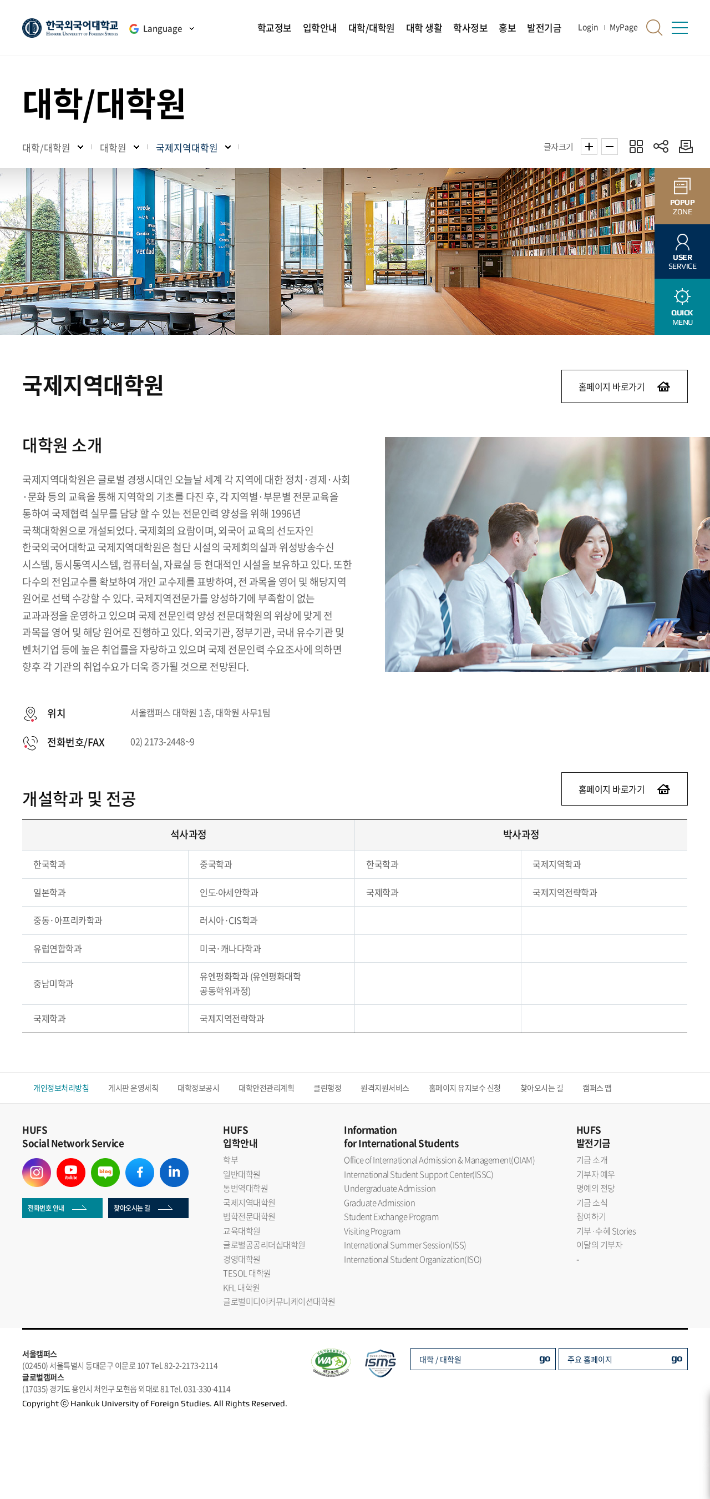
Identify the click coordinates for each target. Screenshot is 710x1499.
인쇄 (683, 146)
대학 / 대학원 (440, 1359)
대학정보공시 (198, 1087)
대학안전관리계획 (266, 1087)
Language (162, 28)
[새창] (36, 1164)
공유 (660, 146)
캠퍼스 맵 (597, 1087)
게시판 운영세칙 (133, 1087)
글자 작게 (609, 146)
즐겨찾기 (635, 146)
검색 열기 (654, 28)
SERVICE (682, 262)
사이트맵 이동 (679, 28)
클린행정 (327, 1087)
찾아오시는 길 (542, 1087)
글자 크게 (589, 146)
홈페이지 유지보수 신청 (465, 1087)
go (545, 1358)
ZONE (682, 207)
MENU (682, 317)
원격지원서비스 (385, 1087)
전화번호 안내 (46, 1208)
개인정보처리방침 (61, 1087)
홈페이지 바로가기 (612, 386)
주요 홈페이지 (589, 1359)
